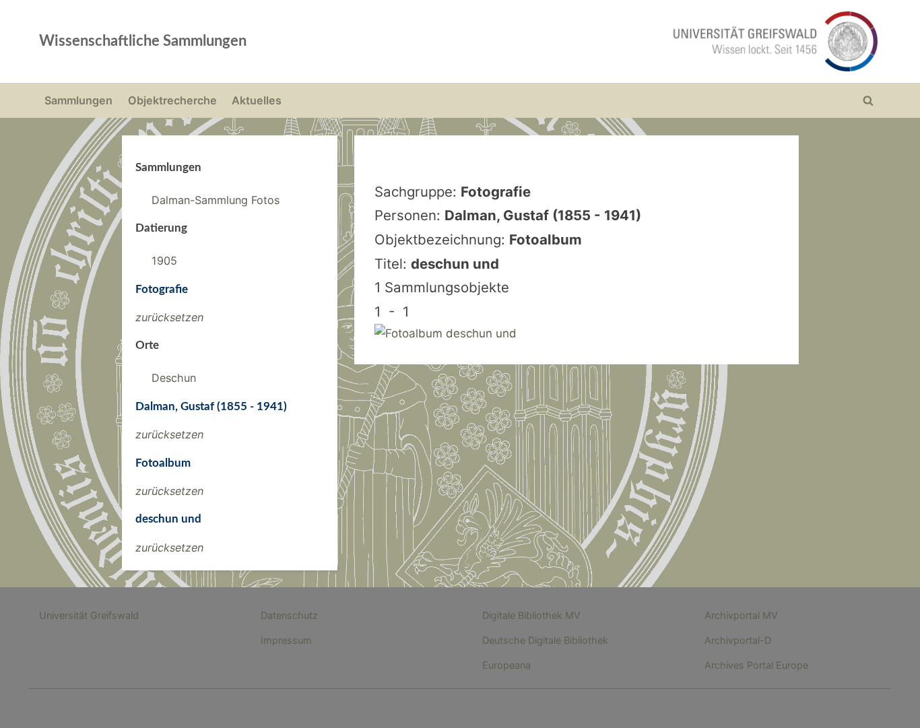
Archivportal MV (741, 615)
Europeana (506, 665)
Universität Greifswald (89, 615)
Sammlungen (78, 100)
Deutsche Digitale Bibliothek (545, 640)
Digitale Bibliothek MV (531, 615)
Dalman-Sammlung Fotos (216, 200)
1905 (164, 260)
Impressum (286, 640)
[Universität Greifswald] (638, 41)
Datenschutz (289, 615)
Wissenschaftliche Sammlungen (143, 41)
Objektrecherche (172, 100)
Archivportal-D (737, 640)
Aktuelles (257, 100)
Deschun (174, 378)
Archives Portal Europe (756, 665)
